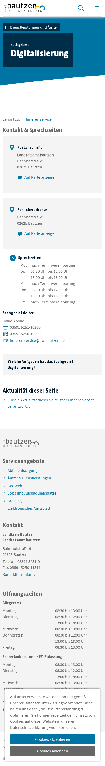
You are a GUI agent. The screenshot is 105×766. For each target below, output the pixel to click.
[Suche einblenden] (81, 8)
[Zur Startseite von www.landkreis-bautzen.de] (35, 8)
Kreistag (15, 500)
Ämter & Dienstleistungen (29, 478)
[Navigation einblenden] (97, 8)
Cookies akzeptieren (52, 739)
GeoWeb (15, 485)
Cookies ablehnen (52, 751)
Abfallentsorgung (22, 470)
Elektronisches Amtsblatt (29, 508)
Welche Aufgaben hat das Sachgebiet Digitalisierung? (40, 364)
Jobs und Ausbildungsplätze (32, 493)
